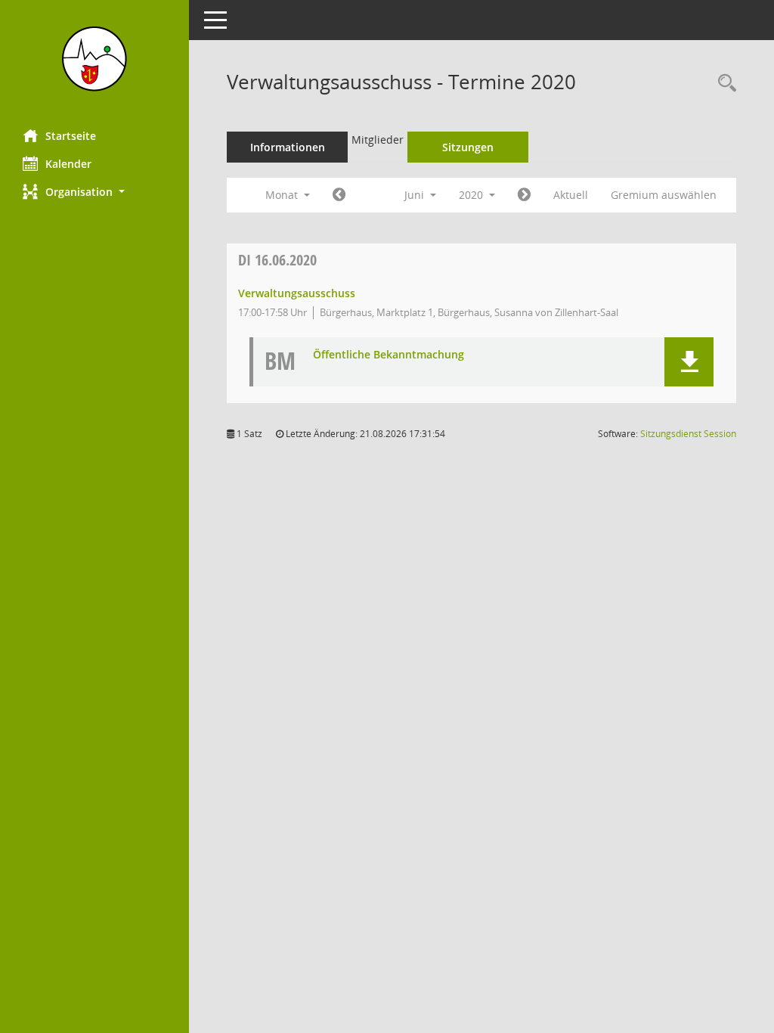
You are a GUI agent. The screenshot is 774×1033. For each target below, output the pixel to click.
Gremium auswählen (664, 195)
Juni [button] (415, 195)
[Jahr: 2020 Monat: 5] (339, 195)
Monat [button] (283, 195)
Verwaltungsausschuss (296, 293)
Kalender (68, 164)
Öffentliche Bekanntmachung (388, 355)
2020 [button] (472, 195)
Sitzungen (468, 147)
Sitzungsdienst (688, 433)
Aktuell (570, 195)
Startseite (70, 136)
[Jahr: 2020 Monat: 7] (524, 195)
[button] (94, 192)
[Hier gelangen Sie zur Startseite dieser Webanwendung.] (94, 59)
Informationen (287, 147)
